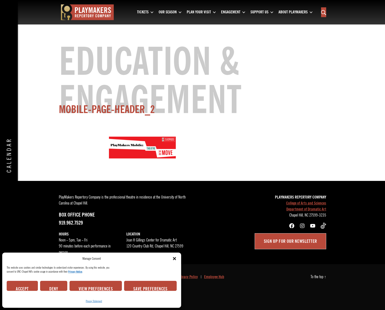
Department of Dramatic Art (306, 209)
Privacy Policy (188, 277)
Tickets (143, 12)
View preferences (96, 288)
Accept (22, 288)
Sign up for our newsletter (290, 241)
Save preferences (150, 288)
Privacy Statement (94, 301)
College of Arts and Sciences (306, 203)
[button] (174, 258)
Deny (53, 288)
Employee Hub (214, 277)
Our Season (168, 12)
